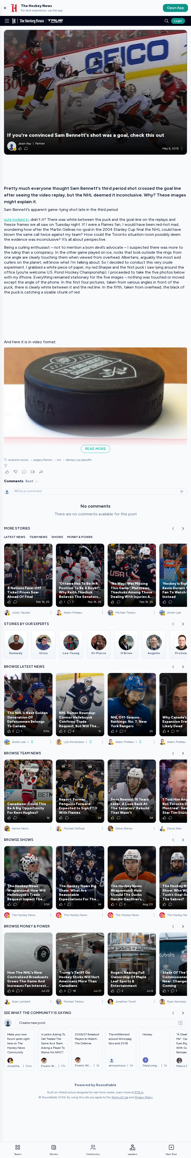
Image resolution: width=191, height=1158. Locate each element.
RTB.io (139, 1092)
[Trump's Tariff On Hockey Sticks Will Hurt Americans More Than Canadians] (80, 964)
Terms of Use (119, 1097)
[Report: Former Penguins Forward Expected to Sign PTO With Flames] (80, 791)
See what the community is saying (37, 1013)
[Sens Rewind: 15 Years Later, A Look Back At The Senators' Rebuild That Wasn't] (132, 791)
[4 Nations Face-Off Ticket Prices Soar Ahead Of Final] (28, 575)
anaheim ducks (18, 460)
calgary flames (41, 460)
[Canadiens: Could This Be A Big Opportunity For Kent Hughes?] (28, 791)
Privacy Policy (144, 1097)
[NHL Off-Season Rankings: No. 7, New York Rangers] (132, 704)
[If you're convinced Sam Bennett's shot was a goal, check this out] (95, 92)
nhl (57, 460)
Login (178, 21)
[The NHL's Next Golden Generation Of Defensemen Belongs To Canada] (28, 704)
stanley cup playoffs (77, 460)
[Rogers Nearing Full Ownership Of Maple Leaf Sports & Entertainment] (132, 964)
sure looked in (16, 219)
